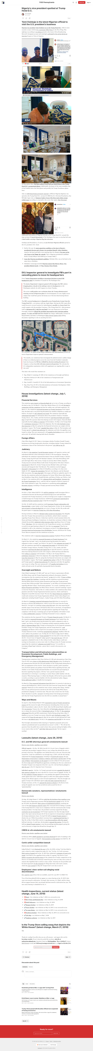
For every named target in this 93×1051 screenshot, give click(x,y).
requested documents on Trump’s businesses (49, 409)
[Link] (20, 23)
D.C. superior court (27, 875)
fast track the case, (57, 638)
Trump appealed (44, 636)
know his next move (36, 717)
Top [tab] (23, 983)
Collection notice (57, 1041)
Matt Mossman (62, 200)
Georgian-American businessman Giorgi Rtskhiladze (37, 530)
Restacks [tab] (31, 966)
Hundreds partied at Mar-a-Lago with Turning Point (38, 987)
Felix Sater (29, 524)
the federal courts (34, 719)
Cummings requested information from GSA (42, 601)
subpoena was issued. (63, 543)
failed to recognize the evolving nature (33, 858)
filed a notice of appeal (28, 853)
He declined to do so (48, 711)
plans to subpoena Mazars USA (31, 625)
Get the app (53, 1044)
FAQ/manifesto (52, 941)
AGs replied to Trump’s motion (33, 775)
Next (67, 957)
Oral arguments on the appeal (39, 761)
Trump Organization (37, 757)
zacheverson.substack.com (29, 941)
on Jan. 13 (52, 577)
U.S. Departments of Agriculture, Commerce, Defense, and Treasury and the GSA (45, 758)
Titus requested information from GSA (40, 683)
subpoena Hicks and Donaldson (52, 479)
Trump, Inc (38, 254)
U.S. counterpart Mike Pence (44, 30)
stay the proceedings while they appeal (56, 820)
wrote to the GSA (47, 605)
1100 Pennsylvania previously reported (37, 194)
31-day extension (39, 864)
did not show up (64, 528)
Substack (40, 1048)
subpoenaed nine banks (28, 416)
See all (24, 1021)
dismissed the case (40, 849)
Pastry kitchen (30, 908)
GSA (30, 314)
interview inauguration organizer (45, 536)
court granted (32, 866)
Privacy (47, 1041)
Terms (51, 1041)
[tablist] (27, 966)
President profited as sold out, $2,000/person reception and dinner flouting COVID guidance (39, 990)
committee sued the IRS (54, 719)
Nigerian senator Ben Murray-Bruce (52, 264)
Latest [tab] (26, 983)
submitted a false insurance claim (44, 522)
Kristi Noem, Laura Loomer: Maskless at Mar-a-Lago (38, 998)
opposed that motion (55, 822)
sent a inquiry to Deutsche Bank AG (41, 403)
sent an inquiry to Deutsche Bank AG (32, 508)
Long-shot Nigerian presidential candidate (36, 259)
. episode (43, 254)
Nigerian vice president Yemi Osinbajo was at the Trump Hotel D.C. (41, 28)
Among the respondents (38, 471)
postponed (57, 526)
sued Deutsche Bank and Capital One (39, 550)
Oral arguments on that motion (51, 839)
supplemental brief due (60, 818)
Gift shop (28, 915)
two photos (39, 32)
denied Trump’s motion (59, 816)
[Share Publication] (76, 2)
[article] (46, 991)
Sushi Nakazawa (30, 902)
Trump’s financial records (55, 617)
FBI (36, 314)
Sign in (89, 2)
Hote (27, 897)
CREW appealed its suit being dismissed (43, 837)
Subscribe (81, 2)
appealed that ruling (47, 428)
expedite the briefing (54, 432)
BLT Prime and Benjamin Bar (34, 900)
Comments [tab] (25, 966)
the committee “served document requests (41, 452)
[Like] (23, 18)
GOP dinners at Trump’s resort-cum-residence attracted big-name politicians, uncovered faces (40, 1000)
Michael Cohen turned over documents (50, 514)
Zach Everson (28, 13)
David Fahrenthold (36, 237)
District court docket (28, 745)
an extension (28, 709)
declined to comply (60, 715)
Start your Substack (43, 1044)
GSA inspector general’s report (37, 806)
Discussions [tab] (32, 983)
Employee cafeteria (31, 918)
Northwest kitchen (31, 913)
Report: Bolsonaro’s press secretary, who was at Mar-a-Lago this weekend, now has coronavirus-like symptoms (39, 1013)
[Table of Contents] (1, 525)
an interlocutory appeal (53, 802)
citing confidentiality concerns (32, 614)
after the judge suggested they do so (55, 781)
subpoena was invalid (44, 644)
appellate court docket (41, 745)
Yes (23, 931)
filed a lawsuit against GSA (53, 316)
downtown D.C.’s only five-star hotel (36, 309)
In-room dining (30, 910)
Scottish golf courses (57, 757)
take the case (25, 767)
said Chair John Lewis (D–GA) (48, 729)
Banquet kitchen (30, 905)
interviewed (25, 465)
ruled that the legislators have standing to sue (57, 799)
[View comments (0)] (26, 18)
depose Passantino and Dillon (30, 588)
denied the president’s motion (30, 636)
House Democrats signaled (60, 594)
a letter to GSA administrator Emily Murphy (45, 661)
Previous (27, 957)
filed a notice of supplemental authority (49, 804)
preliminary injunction (31, 424)
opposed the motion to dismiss (48, 783)
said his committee (49, 493)
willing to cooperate (39, 422)
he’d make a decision (58, 709)
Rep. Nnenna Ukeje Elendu (49, 266)
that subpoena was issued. (41, 414)
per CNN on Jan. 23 (58, 445)
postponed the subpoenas (51, 632)
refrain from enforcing (38, 430)
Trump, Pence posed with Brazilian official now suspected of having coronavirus (40, 1009)
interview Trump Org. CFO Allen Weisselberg (46, 510)
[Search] (73, 2)
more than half (39, 473)
